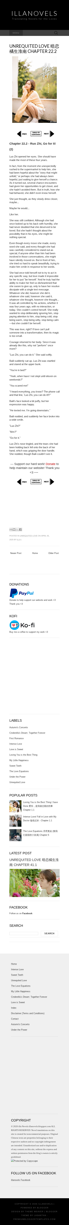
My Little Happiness (19, 760)
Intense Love (15, 744)
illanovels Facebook (20, 1180)
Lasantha (40, 1215)
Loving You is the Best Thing (23, 755)
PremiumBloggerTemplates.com (34, 1219)
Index (13, 1008)
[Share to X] (17, 529)
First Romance (16, 738)
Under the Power (17, 776)
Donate (50, 464)
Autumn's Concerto (18, 727)
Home (35, 553)
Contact (15, 1019)
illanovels (34, 13)
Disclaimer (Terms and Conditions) (27, 1013)
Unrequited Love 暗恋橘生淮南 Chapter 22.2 (34, 48)
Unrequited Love (28, 536)
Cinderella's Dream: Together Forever (27, 733)
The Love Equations (19, 771)
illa (18, 540)
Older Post (53, 553)
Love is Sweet (16, 749)
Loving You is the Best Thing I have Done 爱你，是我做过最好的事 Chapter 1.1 (40, 806)
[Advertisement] (34, 506)
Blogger (43, 1208)
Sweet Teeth (15, 766)
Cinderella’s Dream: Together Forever (29, 997)
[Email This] (11, 529)
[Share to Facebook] (20, 529)
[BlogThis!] (14, 529)
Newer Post (15, 553)
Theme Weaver (34, 1212)
